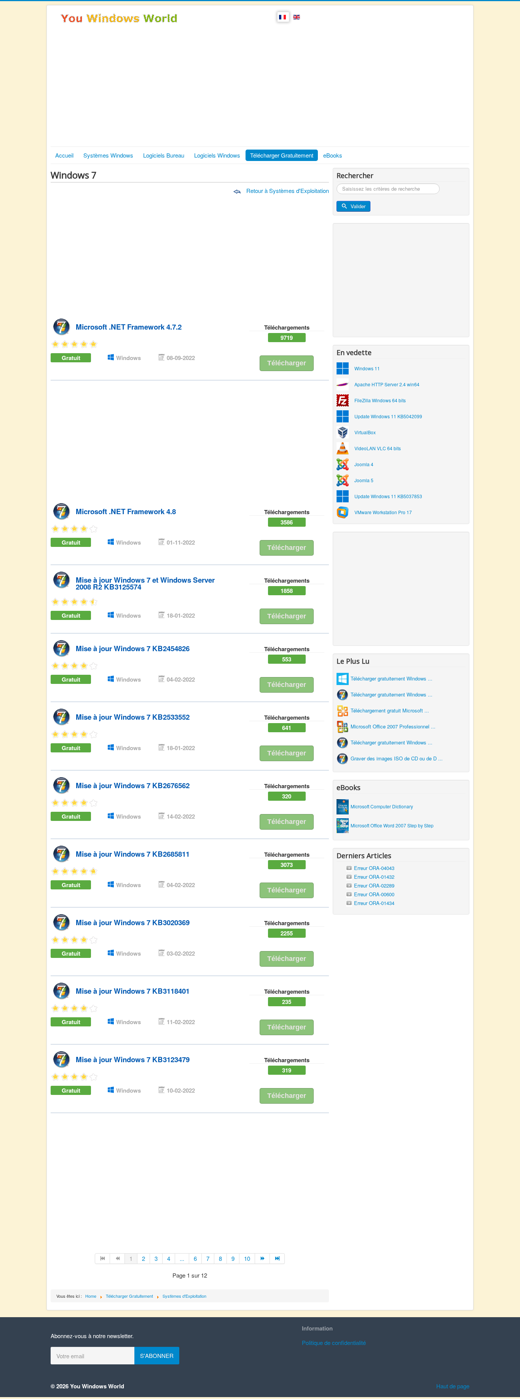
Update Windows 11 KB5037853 (388, 496)
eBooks (332, 155)
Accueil (64, 155)
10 (247, 1258)
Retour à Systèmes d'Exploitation (287, 190)
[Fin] (277, 1258)
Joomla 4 (363, 464)
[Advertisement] (260, 89)
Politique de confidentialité (334, 1342)
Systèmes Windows (108, 155)
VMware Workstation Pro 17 (383, 512)
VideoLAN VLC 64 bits (377, 448)
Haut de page (452, 1386)
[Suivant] (262, 1258)
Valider (358, 206)
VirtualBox (365, 432)
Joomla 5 (363, 480)
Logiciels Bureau (163, 155)
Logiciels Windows (217, 155)
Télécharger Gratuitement (281, 155)
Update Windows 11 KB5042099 (388, 416)
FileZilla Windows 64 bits (380, 400)
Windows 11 (367, 368)
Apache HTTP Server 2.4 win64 (387, 384)
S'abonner (157, 1355)
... (182, 1258)
